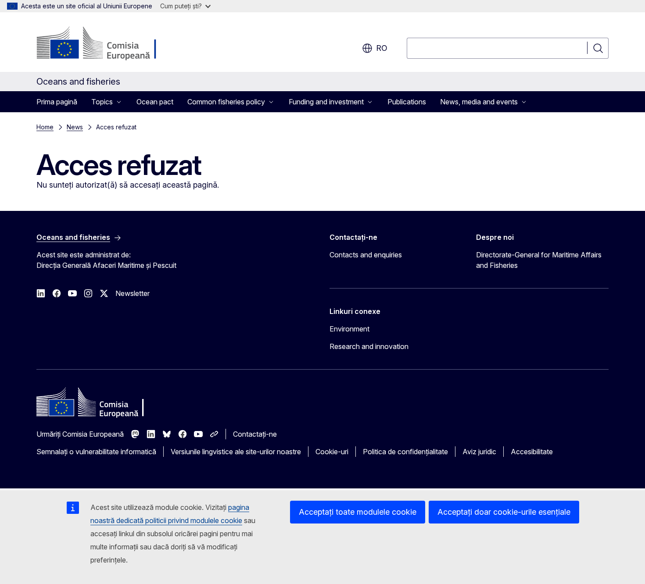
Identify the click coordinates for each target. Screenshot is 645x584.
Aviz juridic (479, 451)
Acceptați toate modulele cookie (357, 511)
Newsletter (132, 293)
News (75, 127)
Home (45, 127)
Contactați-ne (255, 434)
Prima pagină (56, 101)
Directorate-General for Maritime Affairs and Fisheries (539, 260)
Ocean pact (154, 101)
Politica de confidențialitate (405, 451)
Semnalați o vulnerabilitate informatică (96, 451)
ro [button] (381, 48)
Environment (349, 328)
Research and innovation (369, 346)
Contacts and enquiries (366, 254)
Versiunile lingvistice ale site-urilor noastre (236, 451)
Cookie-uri (331, 451)
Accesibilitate (532, 451)
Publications (406, 101)
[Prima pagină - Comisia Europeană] (107, 43)
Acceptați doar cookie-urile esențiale (503, 511)
